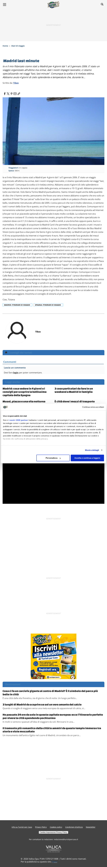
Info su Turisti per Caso (22, 827)
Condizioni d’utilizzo (74, 827)
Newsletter (90, 827)
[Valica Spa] (53, 848)
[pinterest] (11, 93)
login (15, 372)
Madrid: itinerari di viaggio (17, 305)
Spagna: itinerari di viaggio (48, 305)
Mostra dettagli (92, 450)
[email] (15, 93)
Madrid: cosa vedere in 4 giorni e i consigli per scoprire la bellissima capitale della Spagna (24, 392)
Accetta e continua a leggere (87, 458)
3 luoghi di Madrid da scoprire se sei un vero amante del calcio (42, 704)
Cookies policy (56, 827)
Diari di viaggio (18, 46)
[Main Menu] (4, 4)
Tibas (16, 82)
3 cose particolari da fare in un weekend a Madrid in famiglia (74, 390)
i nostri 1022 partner (18, 420)
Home (5, 46)
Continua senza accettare (93, 407)
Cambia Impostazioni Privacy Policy (53, 832)
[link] (18, 93)
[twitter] (8, 93)
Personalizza (51, 458)
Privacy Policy (41, 827)
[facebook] (4, 93)
